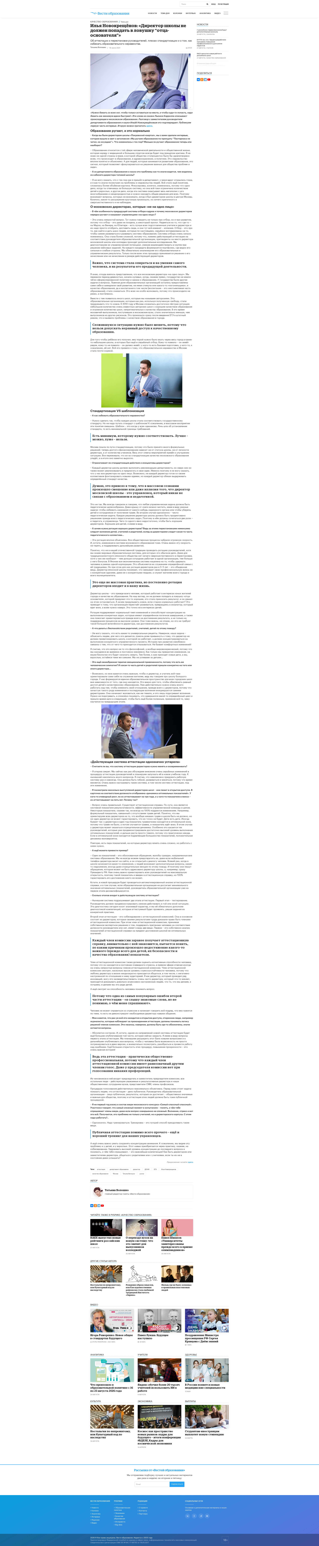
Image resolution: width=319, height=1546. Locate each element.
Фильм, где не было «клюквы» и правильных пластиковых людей (176, 1287)
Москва (115, 1173)
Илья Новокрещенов (168, 1169)
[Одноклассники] (95, 1205)
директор (136, 1169)
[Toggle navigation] (226, 13)
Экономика (119, 1513)
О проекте (143, 1507)
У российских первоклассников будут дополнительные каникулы (212, 30)
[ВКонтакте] (91, 1205)
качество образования (100, 1173)
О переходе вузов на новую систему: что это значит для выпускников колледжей (139, 1243)
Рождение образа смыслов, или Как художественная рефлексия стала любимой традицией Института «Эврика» (140, 1290)
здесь (190, 1162)
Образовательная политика (122, 1508)
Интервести (120, 1521)
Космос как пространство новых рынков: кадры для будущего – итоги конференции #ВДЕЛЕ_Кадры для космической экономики (159, 1437)
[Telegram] (98, 1205)
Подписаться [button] (177, 1484)
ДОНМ (147, 1169)
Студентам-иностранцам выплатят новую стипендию (204, 1433)
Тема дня (165, 13)
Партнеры (143, 1513)
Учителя (210, 48)
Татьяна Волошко (98, 47)
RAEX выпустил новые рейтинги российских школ (105, 1240)
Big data (118, 1524)
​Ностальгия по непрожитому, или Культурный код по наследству (105, 1287)
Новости (152, 13)
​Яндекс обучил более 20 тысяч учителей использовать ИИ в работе (159, 1387)
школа (141, 1173)
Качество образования (104, 21)
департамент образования (119, 1169)
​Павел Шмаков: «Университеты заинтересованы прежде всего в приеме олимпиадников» (177, 1243)
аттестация (101, 1169)
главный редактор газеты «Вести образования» (127, 1193)
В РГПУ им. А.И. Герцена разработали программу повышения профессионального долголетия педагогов (211, 42)
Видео (217, 13)
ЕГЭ (155, 1169)
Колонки (177, 13)
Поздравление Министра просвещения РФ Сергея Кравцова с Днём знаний (202, 1338)
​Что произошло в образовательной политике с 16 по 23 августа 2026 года (111, 1387)
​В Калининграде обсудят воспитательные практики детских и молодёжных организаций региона (211, 65)
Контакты (143, 1510)
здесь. (149, 126)
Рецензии (95, 1519)
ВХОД (213, 4)
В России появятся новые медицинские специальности (205, 1386)
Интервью (191, 13)
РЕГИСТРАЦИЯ (223, 4)
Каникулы (211, 34)
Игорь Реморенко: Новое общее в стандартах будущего (111, 1337)
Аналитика (205, 13)
